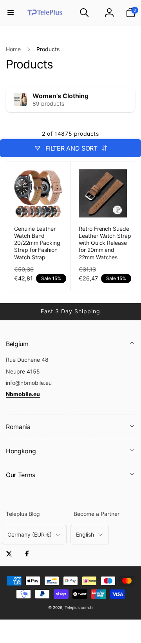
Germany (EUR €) (29, 534)
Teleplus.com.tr (79, 607)
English (85, 534)
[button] (10, 12)
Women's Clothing (61, 96)
